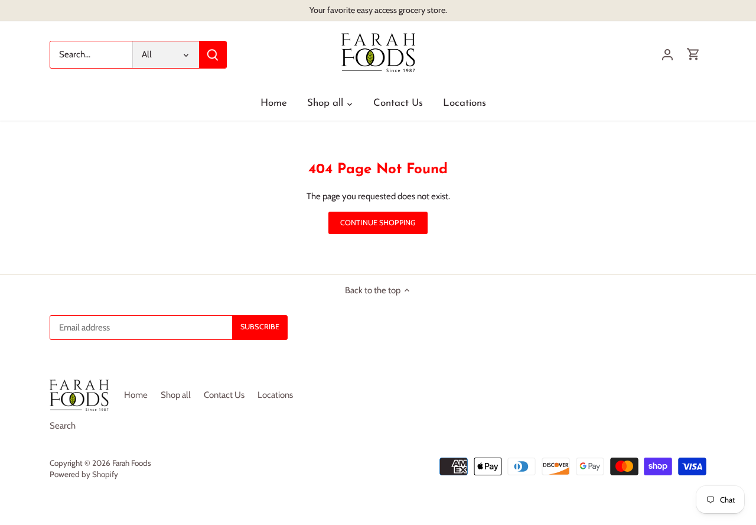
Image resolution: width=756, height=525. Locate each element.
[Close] (724, 349)
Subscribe (685, 447)
